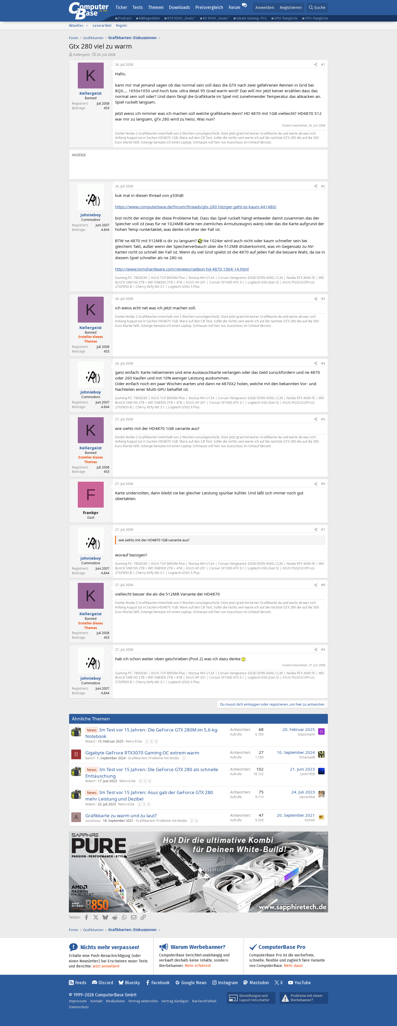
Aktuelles (76, 25)
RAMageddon (149, 18)
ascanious (92, 820)
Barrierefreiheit (204, 1001)
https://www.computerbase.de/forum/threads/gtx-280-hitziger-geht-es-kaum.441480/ (196, 206)
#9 (323, 649)
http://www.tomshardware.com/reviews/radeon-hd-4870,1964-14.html (182, 269)
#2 (323, 186)
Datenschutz (79, 1007)
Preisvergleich (209, 7)
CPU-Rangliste (316, 18)
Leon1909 (307, 774)
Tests (137, 7)
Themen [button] (156, 7)
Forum (234, 7)
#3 (323, 298)
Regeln (121, 25)
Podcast (125, 18)
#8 (323, 585)
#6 (323, 483)
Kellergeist (81, 54)
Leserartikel (102, 25)
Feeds (80, 982)
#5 (323, 419)
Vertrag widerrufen (143, 1001)
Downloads (179, 7)
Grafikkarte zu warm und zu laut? (121, 815)
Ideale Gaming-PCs (251, 18)
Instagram (228, 982)
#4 (323, 363)
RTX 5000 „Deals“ (181, 18)
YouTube (302, 982)
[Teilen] (315, 65)
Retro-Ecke (134, 741)
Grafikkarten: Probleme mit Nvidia (153, 758)
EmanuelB (307, 757)
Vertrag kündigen (175, 1001)
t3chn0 (310, 820)
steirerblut (307, 797)
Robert (90, 741)
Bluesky (132, 982)
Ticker (121, 7)
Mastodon (259, 982)
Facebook (160, 982)
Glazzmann (306, 734)
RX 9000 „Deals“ (216, 18)
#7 (323, 529)
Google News (194, 982)
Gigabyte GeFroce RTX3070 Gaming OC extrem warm (142, 753)
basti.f (90, 758)
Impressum (78, 1001)
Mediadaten (115, 1001)
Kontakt (96, 1001)
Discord (105, 982)
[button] (86, 26)
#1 (323, 64)
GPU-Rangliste (286, 18)
